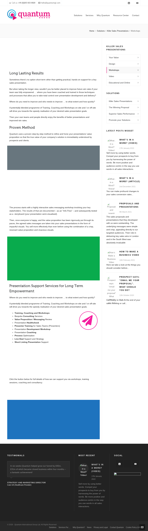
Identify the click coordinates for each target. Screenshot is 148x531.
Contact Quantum (117, 527)
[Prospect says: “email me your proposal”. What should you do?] (111, 280)
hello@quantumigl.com (50, 3)
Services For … (65, 527)
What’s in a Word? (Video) (97, 468)
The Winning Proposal (119, 107)
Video (111, 76)
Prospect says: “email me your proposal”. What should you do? (129, 283)
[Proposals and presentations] (111, 207)
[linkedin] (129, 3)
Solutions (101, 31)
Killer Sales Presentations (118, 31)
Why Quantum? (79, 527)
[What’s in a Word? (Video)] (111, 143)
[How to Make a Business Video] (111, 255)
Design (112, 64)
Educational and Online (119, 83)
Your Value (114, 57)
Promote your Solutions (119, 120)
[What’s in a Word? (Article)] (111, 182)
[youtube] (137, 3)
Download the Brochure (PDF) (32, 395)
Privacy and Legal (101, 527)
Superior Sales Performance (122, 114)
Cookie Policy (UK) (133, 527)
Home (91, 31)
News (89, 527)
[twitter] (133, 3)
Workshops (114, 70)
